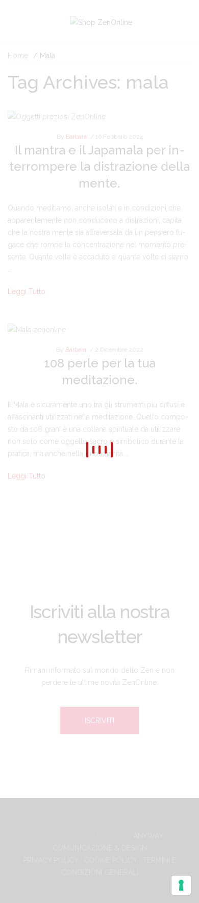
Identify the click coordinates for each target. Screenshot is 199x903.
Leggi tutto (26, 291)
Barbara (76, 136)
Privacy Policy (50, 860)
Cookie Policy (110, 860)
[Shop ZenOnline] (101, 21)
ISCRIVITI (99, 720)
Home (18, 55)
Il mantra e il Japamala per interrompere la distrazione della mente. (99, 167)
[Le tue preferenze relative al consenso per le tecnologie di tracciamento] (181, 885)
